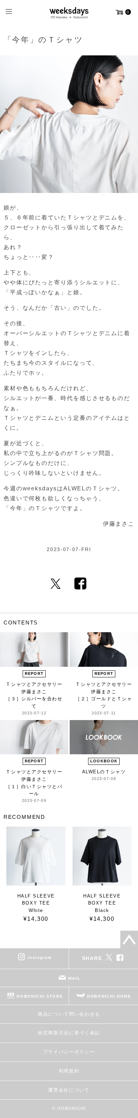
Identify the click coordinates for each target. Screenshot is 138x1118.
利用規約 (69, 1071)
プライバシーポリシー (69, 1051)
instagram (40, 957)
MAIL (74, 978)
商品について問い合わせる (69, 1014)
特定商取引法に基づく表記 (69, 1032)
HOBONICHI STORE (40, 996)
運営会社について (69, 1090)
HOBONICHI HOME (109, 996)
